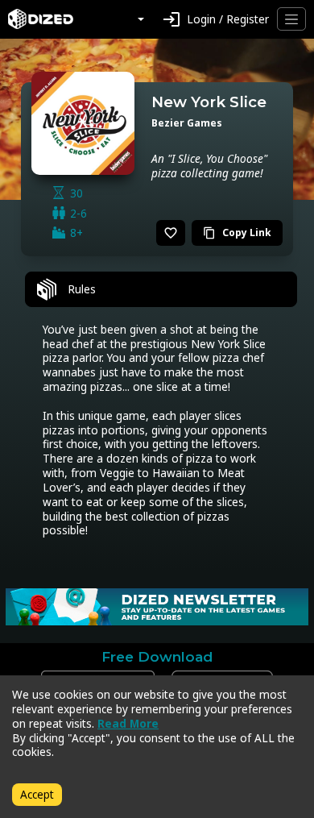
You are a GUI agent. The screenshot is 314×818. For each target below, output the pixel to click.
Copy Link (237, 232)
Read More (128, 723)
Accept (37, 794)
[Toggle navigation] (291, 19)
